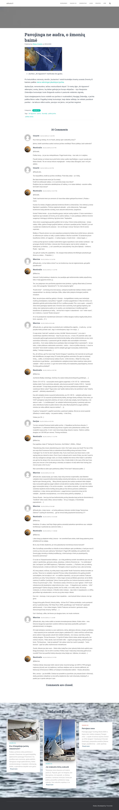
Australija (44, 113)
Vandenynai (83, 3)
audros (39, 113)
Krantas (98, 3)
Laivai (91, 3)
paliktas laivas (29, 116)
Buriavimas (63, 3)
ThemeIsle (109, 806)
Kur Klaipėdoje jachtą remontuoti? (19, 747)
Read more (13, 769)
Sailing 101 (73, 3)
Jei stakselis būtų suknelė (57, 767)
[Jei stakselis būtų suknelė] (59, 740)
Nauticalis (37, 147)
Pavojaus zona (88, 728)
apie (104, 3)
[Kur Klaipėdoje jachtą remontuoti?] (23, 729)
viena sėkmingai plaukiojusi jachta (50, 82)
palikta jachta (52, 113)
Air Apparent (32, 113)
